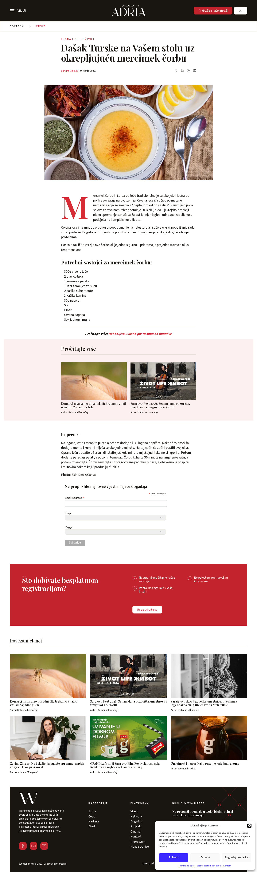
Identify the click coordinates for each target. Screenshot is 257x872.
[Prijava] (240, 10)
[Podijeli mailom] (194, 71)
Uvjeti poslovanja (151, 863)
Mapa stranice (139, 846)
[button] (249, 826)
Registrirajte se (147, 610)
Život (40, 26)
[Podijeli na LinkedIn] (182, 71)
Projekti (135, 826)
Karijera (69, 513)
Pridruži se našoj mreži (213, 11)
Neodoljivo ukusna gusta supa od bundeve (140, 334)
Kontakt (227, 865)
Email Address (74, 498)
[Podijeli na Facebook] (176, 71)
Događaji (136, 821)
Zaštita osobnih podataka (209, 865)
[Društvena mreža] (23, 846)
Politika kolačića (187, 865)
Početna (17, 26)
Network (136, 816)
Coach (92, 816)
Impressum (137, 841)
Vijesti (134, 811)
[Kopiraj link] (188, 70)
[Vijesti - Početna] (128, 11)
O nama (135, 831)
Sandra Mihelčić (69, 71)
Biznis (92, 811)
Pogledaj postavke (236, 857)
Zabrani (205, 857)
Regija (68, 527)
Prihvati (173, 857)
